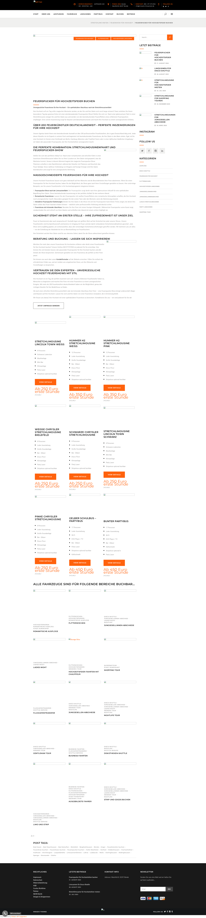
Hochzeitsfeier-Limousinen (122, 38)
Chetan (13, 916)
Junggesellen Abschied (79, 706)
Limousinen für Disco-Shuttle (79, 884)
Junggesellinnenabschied (149, 196)
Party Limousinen (145, 207)
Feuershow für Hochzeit (121, 22)
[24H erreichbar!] (5, 913)
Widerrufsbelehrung (40, 883)
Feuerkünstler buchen (115, 847)
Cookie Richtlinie (39, 888)
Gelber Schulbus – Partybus (82, 520)
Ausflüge (142, 166)
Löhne (85, 852)
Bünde (96, 847)
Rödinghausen (124, 852)
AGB (34, 886)
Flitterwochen (103, 38)
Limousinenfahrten (74, 852)
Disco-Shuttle (110, 616)
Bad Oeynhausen (50, 847)
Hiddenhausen (113, 850)
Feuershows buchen (58, 850)
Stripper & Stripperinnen (41, 897)
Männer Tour (75, 708)
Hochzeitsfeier (127, 850)
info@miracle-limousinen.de (117, 888)
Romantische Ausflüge (43, 626)
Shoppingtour (110, 665)
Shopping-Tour (145, 212)
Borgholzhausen (86, 847)
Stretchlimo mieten (99, 22)
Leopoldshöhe (59, 852)
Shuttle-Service (40, 710)
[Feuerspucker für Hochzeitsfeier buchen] (84, 65)
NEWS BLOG (37, 894)
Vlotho (53, 855)
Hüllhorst (37, 852)
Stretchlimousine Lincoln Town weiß (49, 343)
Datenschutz (37, 880)
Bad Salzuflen (63, 847)
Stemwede (45, 855)
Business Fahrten (76, 749)
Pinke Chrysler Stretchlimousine (48, 518)
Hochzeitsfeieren (41, 624)
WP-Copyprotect (22, 916)
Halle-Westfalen (92, 850)
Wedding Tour (75, 669)
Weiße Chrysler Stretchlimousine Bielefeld (48, 432)
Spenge (36, 855)
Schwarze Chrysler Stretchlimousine (83, 433)
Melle (102, 852)
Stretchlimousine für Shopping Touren (164, 98)
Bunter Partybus (116, 521)
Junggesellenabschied (147, 191)
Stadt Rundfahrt (41, 628)
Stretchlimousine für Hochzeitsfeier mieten (84, 892)
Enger (103, 847)
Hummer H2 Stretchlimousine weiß (82, 343)
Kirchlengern (47, 852)
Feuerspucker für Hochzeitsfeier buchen (83, 877)
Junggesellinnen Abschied (116, 618)
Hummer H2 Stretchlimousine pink (117, 343)
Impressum (37, 877)
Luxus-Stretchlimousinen (149, 202)
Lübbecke (94, 852)
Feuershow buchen (40, 850)
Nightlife (108, 622)
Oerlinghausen (111, 852)
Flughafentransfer (42, 708)
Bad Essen (37, 847)
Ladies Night (109, 620)
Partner (35, 891)
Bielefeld (74, 847)
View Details (45, 382)
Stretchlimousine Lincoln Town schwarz (117, 434)
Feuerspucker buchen (75, 850)
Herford (103, 850)
